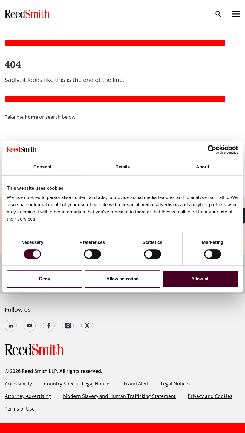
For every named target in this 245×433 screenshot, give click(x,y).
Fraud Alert (136, 383)
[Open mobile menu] (236, 14)
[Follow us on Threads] (87, 326)
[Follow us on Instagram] (68, 326)
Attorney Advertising (28, 396)
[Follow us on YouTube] (30, 326)
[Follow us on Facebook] (49, 326)
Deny (44, 278)
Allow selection (122, 278)
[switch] (92, 254)
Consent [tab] (42, 166)
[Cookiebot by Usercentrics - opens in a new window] (212, 149)
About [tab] (202, 166)
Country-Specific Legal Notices (78, 383)
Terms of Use (20, 408)
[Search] (218, 14)
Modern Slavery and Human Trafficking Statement (119, 396)
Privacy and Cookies (210, 396)
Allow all (200, 278)
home (31, 117)
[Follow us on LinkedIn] (11, 326)
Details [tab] (122, 166)
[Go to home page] (28, 14)
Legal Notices (176, 383)
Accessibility (18, 383)
